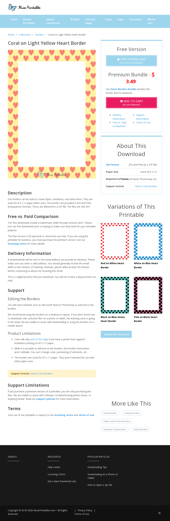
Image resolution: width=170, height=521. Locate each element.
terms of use (86, 415)
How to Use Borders (41, 373)
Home (14, 19)
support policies (45, 398)
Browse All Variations (116, 334)
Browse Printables (29, 21)
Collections (25, 34)
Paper (108, 19)
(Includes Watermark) (133, 60)
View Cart (152, 21)
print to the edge (39, 339)
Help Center (54, 467)
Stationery (135, 19)
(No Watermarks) (133, 102)
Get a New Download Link (62, 481)
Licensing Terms (56, 474)
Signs (121, 19)
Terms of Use (143, 122)
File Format (112, 164)
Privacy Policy (85, 510)
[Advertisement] (131, 371)
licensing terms (17, 243)
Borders (75, 19)
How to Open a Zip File (99, 484)
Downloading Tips (97, 467)
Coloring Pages (90, 21)
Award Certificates (53, 21)
